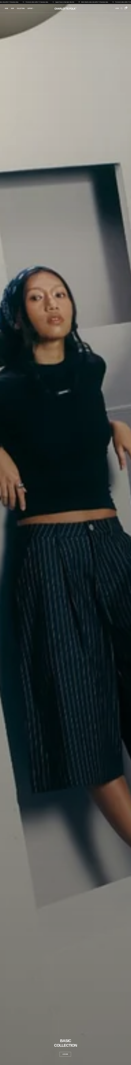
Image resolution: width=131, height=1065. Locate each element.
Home (6, 8)
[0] (124, 8)
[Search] (121, 8)
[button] (65, 1054)
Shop (12, 8)
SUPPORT (30, 8)
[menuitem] (7, 8)
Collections (21, 8)
